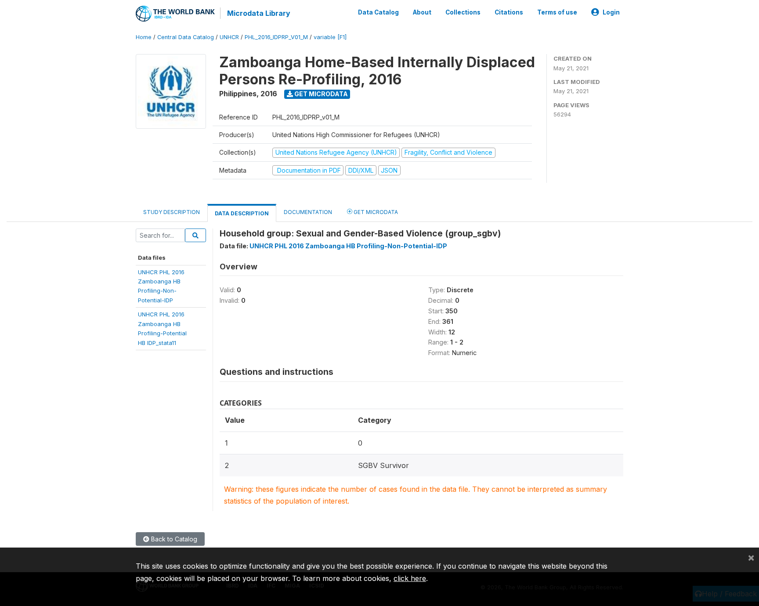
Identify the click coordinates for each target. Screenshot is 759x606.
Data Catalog (378, 12)
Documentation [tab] (308, 212)
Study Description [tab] (171, 212)
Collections (463, 12)
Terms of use (557, 12)
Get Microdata (320, 94)
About (422, 12)
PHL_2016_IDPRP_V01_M (276, 37)
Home (144, 37)
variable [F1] (330, 37)
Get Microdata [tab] (375, 212)
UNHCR (229, 37)
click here (410, 578)
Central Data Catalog (185, 37)
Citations (509, 12)
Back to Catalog (173, 539)
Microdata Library (258, 13)
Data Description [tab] (242, 213)
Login (611, 12)
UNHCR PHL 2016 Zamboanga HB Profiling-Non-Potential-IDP (348, 246)
